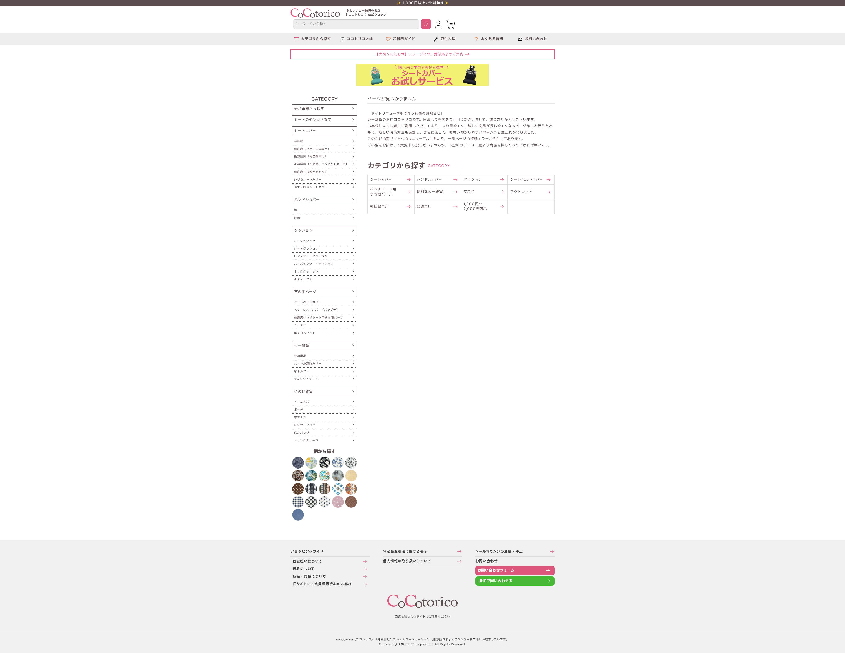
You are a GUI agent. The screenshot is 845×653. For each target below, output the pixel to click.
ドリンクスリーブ (306, 440)
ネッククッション (306, 271)
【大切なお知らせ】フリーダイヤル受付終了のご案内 (419, 54)
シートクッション (306, 248)
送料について (304, 569)
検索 (426, 24)
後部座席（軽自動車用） (311, 156)
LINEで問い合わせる (495, 581)
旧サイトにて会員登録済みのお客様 (322, 584)
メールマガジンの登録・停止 (499, 551)
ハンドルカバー (307, 200)
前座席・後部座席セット (311, 172)
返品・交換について (309, 576)
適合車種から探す (309, 108)
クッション (303, 230)
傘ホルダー (301, 371)
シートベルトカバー (307, 302)
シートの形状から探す (313, 119)
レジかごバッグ (305, 425)
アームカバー (303, 402)
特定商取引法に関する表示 (405, 551)
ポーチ (298, 409)
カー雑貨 (301, 345)
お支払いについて (307, 561)
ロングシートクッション (311, 256)
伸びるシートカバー (307, 179)
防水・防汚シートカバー (311, 187)
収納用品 (300, 356)
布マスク (300, 417)
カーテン (300, 325)
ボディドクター (304, 279)
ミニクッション (304, 241)
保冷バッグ (301, 432)
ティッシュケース (306, 379)
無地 (297, 218)
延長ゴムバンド (305, 333)
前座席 (298, 141)
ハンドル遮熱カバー (307, 363)
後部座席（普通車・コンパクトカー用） (321, 164)
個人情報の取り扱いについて (407, 561)
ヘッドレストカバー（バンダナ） (316, 310)
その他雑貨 (303, 391)
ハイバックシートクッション (314, 264)
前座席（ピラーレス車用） (312, 149)
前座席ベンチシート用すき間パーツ (318, 317)
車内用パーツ (305, 292)
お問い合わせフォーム (496, 570)
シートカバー (305, 130)
